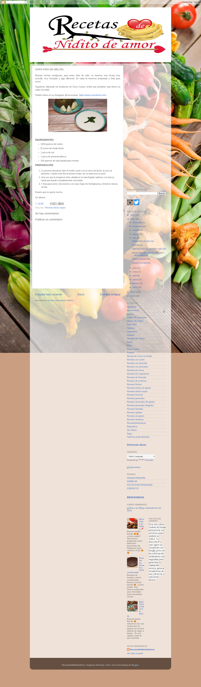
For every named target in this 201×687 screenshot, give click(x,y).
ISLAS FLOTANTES (141, 263)
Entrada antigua (110, 294)
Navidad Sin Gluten (136, 338)
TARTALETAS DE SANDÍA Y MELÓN (149, 249)
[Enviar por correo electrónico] (51, 203)
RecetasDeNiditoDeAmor (142, 649)
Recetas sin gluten (135, 416)
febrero (136, 283)
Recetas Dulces (134, 384)
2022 (133, 215)
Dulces (130, 314)
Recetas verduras (135, 419)
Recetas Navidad (135, 409)
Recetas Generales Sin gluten (141, 402)
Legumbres (132, 331)
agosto (136, 234)
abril (135, 275)
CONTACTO (132, 488)
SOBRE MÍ (132, 481)
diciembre (137, 222)
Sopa (129, 434)
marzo (136, 279)
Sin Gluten (132, 430)
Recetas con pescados (137, 367)
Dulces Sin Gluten (135, 321)
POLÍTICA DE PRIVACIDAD (139, 485)
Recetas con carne (135, 360)
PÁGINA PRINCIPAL (136, 478)
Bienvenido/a (133, 310)
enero (136, 287)
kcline (108, 665)
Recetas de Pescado (136, 377)
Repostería (132, 426)
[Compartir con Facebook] (59, 203)
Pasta (129, 342)
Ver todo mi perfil (135, 653)
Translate (148, 460)
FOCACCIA (137, 245)
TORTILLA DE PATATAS (138, 437)
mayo (135, 272)
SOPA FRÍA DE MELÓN (143, 241)
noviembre (138, 226)
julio (135, 238)
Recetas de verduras (136, 381)
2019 (133, 296)
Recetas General (135, 395)
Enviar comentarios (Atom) (60, 300)
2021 (133, 219)
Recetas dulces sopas (55, 208)
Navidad (131, 335)
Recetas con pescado (137, 363)
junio (135, 268)
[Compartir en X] (56, 203)
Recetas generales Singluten (140, 405)
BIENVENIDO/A (135, 497)
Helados (131, 328)
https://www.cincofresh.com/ (92, 95)
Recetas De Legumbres (138, 374)
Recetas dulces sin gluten (139, 388)
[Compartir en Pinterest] (62, 203)
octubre (136, 230)
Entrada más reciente (48, 294)
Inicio (81, 294)
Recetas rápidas (134, 412)
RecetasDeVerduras (136, 423)
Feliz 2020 (132, 324)
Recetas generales (135, 398)
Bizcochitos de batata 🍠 (141, 524)
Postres (130, 353)
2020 (133, 292)
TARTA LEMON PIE (141, 259)
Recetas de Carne (135, 370)
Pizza (129, 345)
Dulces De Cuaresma (137, 317)
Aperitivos (131, 307)
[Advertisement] (146, 110)
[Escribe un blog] (54, 203)
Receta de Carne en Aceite (139, 356)
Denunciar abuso (136, 445)
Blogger (135, 665)
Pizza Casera (133, 349)
